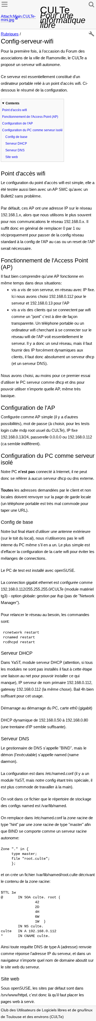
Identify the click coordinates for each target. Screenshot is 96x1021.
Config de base (16, 137)
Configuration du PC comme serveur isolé (32, 130)
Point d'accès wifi (14, 110)
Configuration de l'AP (17, 123)
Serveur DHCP (16, 143)
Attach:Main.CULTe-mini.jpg (18, 18)
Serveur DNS (15, 150)
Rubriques (10, 34)
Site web (11, 157)
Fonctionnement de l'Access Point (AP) (30, 117)
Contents (12, 103)
